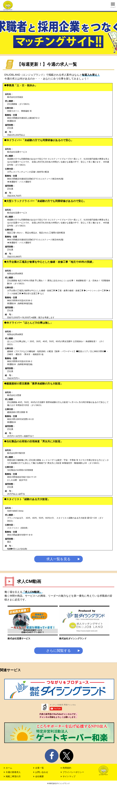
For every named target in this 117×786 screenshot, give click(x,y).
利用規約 (67, 767)
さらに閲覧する (58, 651)
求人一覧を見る (58, 559)
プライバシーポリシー (73, 772)
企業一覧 (39, 767)
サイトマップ (69, 776)
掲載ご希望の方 (13, 776)
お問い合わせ (41, 772)
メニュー (113, 7)
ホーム (9, 767)
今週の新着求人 (13, 772)
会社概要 (39, 776)
